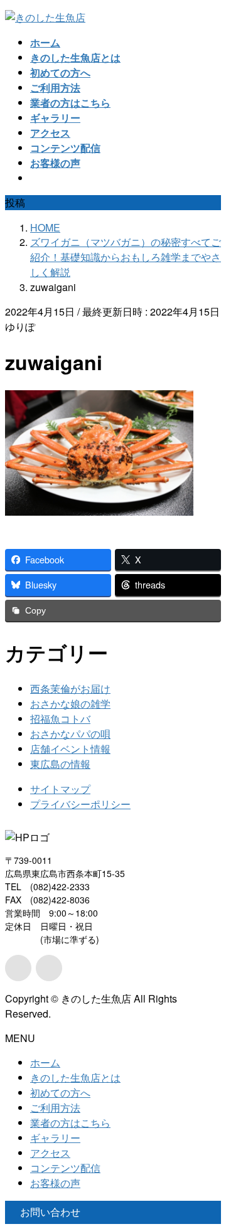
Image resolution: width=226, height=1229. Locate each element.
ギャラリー (55, 1138)
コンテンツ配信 (65, 1168)
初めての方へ (60, 1092)
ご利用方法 (55, 1107)
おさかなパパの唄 (70, 733)
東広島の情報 (60, 764)
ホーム (45, 1062)
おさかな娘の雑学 (70, 703)
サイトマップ (60, 789)
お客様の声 (55, 1183)
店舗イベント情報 (70, 749)
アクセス (50, 1153)
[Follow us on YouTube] (49, 968)
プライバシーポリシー (80, 804)
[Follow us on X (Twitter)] (18, 968)
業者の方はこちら (70, 1122)
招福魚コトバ (60, 718)
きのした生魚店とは (75, 1077)
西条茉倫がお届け (70, 688)
